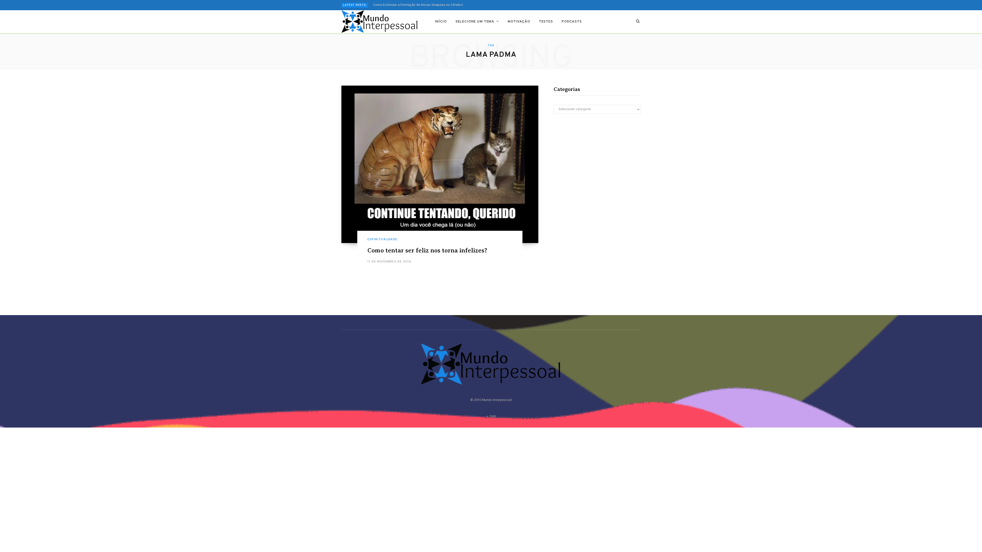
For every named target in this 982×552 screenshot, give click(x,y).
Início (441, 21)
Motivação (519, 21)
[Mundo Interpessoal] (379, 21)
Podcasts (572, 21)
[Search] (638, 21)
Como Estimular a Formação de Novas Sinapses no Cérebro (418, 5)
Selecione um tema (474, 21)
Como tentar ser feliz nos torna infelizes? (427, 250)
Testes (546, 21)
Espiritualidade (382, 239)
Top (492, 417)
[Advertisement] (597, 162)
